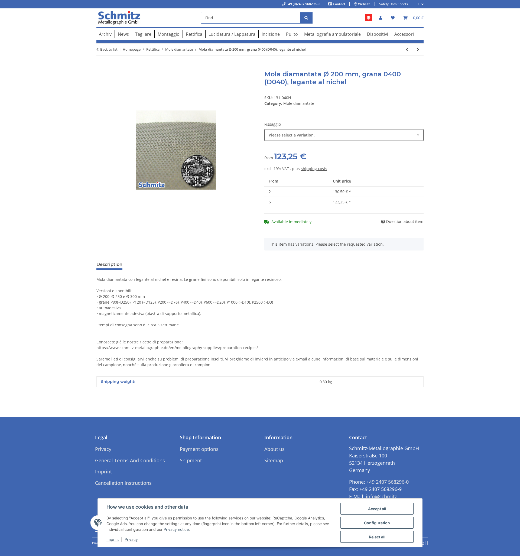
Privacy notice (176, 529)
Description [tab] (109, 264)
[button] (380, 17)
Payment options (199, 449)
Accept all (377, 508)
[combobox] (344, 135)
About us (274, 449)
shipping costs (314, 168)
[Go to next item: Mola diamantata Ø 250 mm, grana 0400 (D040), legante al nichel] (418, 49)
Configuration (377, 523)
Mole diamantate (298, 103)
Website (363, 4)
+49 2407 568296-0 (387, 482)
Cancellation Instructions (123, 483)
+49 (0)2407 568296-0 (302, 4)
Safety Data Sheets (393, 4)
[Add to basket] (100, 67)
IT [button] (418, 4)
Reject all (377, 537)
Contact (338, 4)
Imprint (112, 539)
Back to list (109, 49)
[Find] (306, 18)
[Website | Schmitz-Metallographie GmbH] (369, 17)
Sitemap (273, 460)
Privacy (131, 539)
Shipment (191, 460)
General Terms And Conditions (130, 460)
